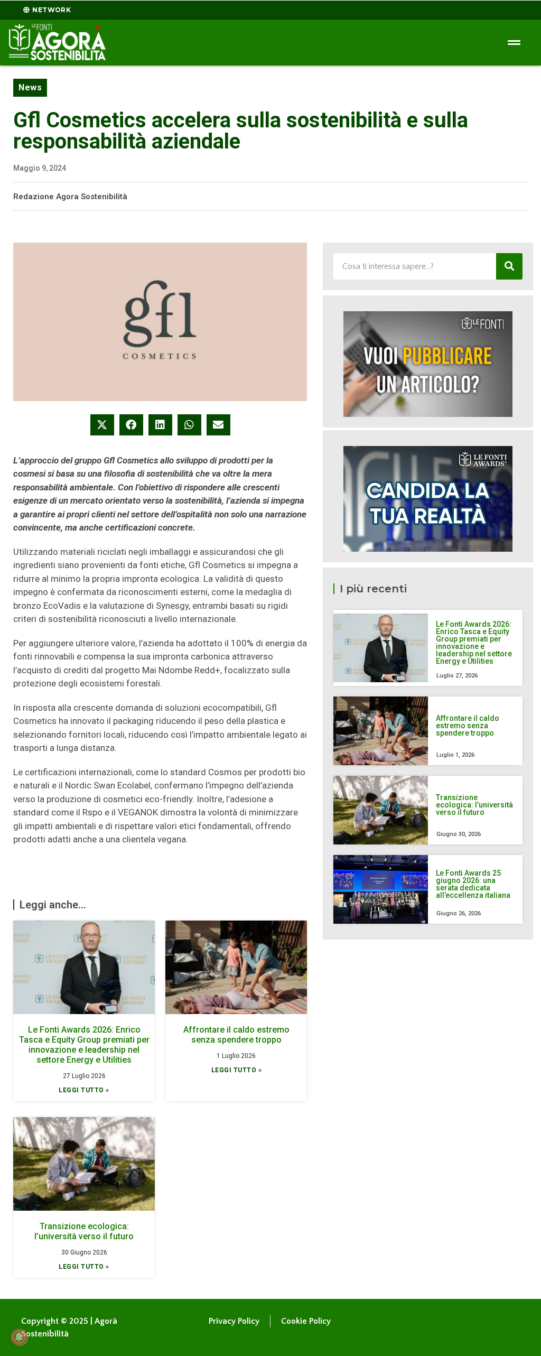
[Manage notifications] (19, 1337)
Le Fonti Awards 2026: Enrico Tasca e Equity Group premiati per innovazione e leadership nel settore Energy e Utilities (84, 1045)
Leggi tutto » (84, 1090)
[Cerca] (509, 266)
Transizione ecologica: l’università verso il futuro (84, 1231)
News (30, 87)
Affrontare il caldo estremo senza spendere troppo (236, 1035)
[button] (102, 424)
